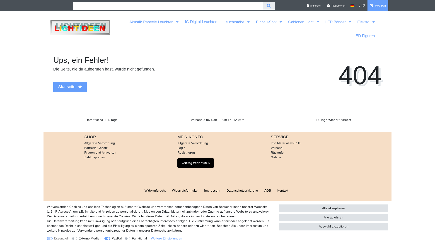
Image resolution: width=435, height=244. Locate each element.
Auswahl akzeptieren (333, 226)
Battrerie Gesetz (96, 148)
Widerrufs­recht (155, 190)
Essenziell (61, 238)
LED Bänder (336, 22)
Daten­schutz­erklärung (242, 190)
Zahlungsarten (94, 157)
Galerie (276, 157)
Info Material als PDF (286, 143)
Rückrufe (277, 152)
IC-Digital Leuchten (201, 22)
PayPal (117, 238)
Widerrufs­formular (185, 190)
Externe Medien (90, 238)
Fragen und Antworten (100, 152)
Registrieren (186, 152)
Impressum (212, 190)
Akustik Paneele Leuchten (151, 22)
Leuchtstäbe (234, 22)
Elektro (363, 22)
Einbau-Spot (267, 22)
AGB (267, 190)
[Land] (352, 5)
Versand (277, 148)
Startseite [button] (67, 86)
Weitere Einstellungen (166, 238)
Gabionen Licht (301, 22)
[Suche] (269, 6)
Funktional (139, 238)
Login (181, 148)
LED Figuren (364, 36)
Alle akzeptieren (333, 208)
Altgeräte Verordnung (99, 143)
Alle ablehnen (333, 217)
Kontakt (282, 190)
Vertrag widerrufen (195, 163)
